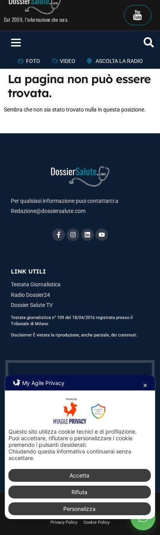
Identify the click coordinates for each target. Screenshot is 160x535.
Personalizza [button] (79, 508)
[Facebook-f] (58, 234)
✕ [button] (145, 385)
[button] (16, 42)
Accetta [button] (79, 475)
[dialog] (80, 447)
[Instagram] (73, 234)
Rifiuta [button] (79, 492)
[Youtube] (102, 234)
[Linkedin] (87, 234)
